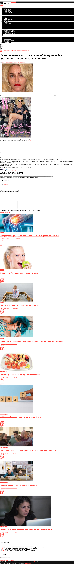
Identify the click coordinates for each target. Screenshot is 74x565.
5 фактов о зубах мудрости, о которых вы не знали (20, 273)
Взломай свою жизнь (6, 42)
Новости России (7, 11)
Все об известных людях (9, 30)
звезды (9, 170)
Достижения (5, 36)
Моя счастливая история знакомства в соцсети (18, 485)
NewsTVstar (34, 561)
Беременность (7, 17)
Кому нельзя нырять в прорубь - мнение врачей (19, 305)
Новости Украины (8, 12)
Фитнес (6, 28)
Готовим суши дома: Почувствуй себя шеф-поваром (20, 375)
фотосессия (17, 170)
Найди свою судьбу (4, 414)
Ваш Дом (6, 22)
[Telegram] (6, 169)
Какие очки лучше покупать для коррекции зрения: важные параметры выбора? (32, 341)
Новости (4, 7)
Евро (5, 8)
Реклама (7, 560)
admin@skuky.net (28, 563)
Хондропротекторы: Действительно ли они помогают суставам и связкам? (29, 236)
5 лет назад (13, 308)
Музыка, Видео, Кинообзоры (9, 31)
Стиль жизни (5, 21)
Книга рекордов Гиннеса (9, 40)
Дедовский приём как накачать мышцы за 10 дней (22, 546)
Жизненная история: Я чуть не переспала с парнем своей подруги (26, 529)
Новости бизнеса (7, 9)
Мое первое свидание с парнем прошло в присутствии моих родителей (28, 450)
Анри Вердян (5, 546)
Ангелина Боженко (5, 308)
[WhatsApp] (3, 169)
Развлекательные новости (9, 33)
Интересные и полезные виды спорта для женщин (19, 549)
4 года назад (13, 276)
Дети (5, 18)
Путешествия (7, 32)
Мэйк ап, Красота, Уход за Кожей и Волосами (13, 27)
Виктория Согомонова (6, 62)
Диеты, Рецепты (7, 23)
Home (1, 44)
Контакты (12, 560)
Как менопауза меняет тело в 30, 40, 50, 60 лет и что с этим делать (22, 550)
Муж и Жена (6, 20)
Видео (3, 34)
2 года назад (15, 238)
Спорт (5, 13)
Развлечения (5, 29)
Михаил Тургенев (4, 344)
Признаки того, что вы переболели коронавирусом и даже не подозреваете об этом (26, 547)
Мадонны (20, 95)
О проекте (2, 560)
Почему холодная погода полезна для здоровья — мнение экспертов (22, 548)
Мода (5, 25)
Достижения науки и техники (10, 38)
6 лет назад (12, 453)
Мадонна (13, 170)
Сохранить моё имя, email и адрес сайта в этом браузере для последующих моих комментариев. (21, 210)
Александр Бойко (4, 276)
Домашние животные (8, 19)
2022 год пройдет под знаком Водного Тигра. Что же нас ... (23, 417)
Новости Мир (7, 10)
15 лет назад (15, 62)
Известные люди (7, 39)
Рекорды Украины (7, 41)
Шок (5, 14)
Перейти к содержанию (4, 0)
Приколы (4, 35)
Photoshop (29, 140)
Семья (3, 15)
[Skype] (5, 169)
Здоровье (6, 24)
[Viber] (2, 169)
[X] (1, 169)
